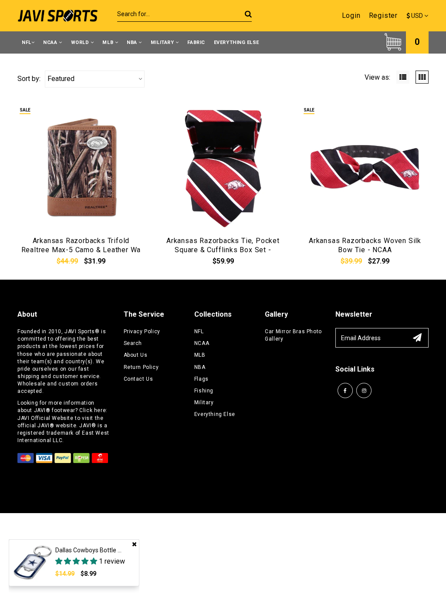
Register (383, 15)
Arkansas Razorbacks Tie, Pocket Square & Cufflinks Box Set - (223, 245)
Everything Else (236, 42)
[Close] (134, 544)
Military (163, 42)
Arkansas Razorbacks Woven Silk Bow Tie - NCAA (365, 245)
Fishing (203, 391)
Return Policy (141, 367)
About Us (136, 355)
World (81, 42)
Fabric (196, 42)
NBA (133, 42)
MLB (108, 42)
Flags (201, 379)
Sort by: (29, 78)
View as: (377, 77)
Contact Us (138, 379)
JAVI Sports (79, 331)
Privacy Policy (142, 331)
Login (351, 15)
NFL (26, 42)
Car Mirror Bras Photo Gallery (293, 335)
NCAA (51, 42)
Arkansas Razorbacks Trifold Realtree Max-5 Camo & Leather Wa (81, 245)
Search (133, 343)
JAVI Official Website (45, 418)
